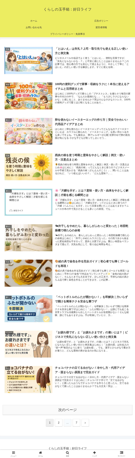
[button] (125, 427)
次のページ (67, 410)
